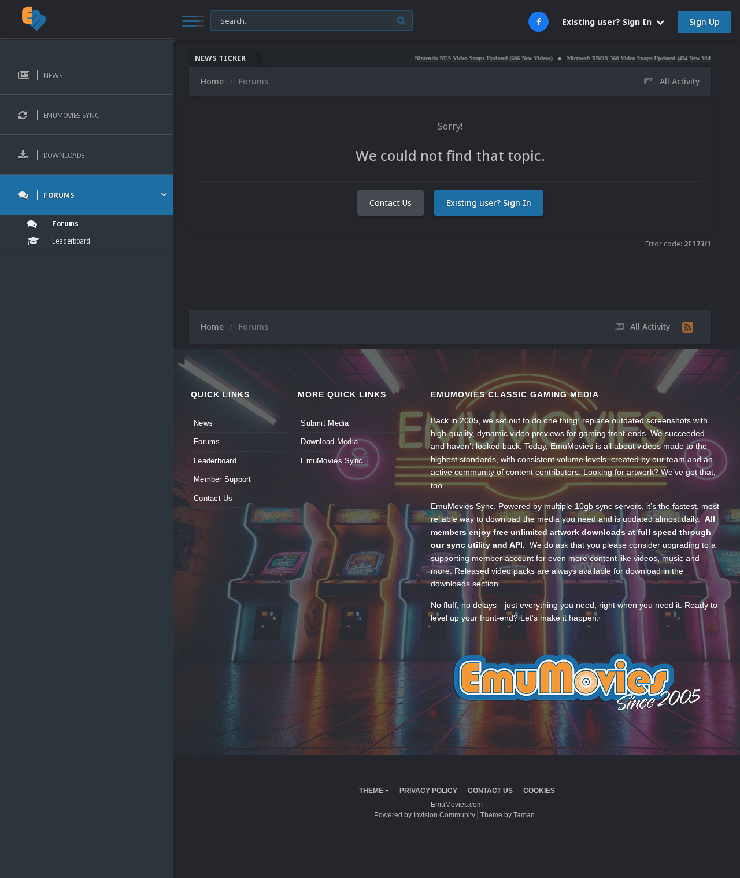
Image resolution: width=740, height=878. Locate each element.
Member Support (222, 479)
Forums (207, 441)
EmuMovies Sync (331, 460)
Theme (372, 791)
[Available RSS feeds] (688, 327)
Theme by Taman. (508, 815)
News (203, 423)
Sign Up (704, 21)
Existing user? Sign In (609, 21)
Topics (229, 20)
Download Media (329, 441)
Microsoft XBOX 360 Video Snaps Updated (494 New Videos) (617, 58)
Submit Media (325, 423)
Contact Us (390, 202)
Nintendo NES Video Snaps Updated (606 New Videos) (458, 58)
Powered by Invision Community (424, 815)
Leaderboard (215, 460)
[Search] (401, 20)
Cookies (539, 791)
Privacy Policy (428, 791)
